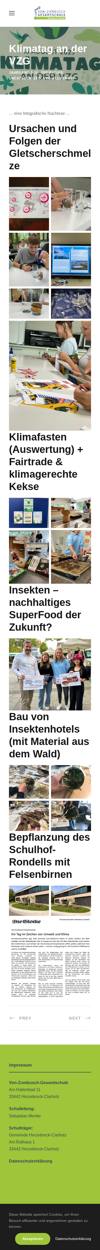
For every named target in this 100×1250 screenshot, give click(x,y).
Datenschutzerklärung (73, 1239)
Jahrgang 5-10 (23, 73)
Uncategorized (25, 78)
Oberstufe (52, 73)
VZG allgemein (58, 78)
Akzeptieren (32, 1239)
